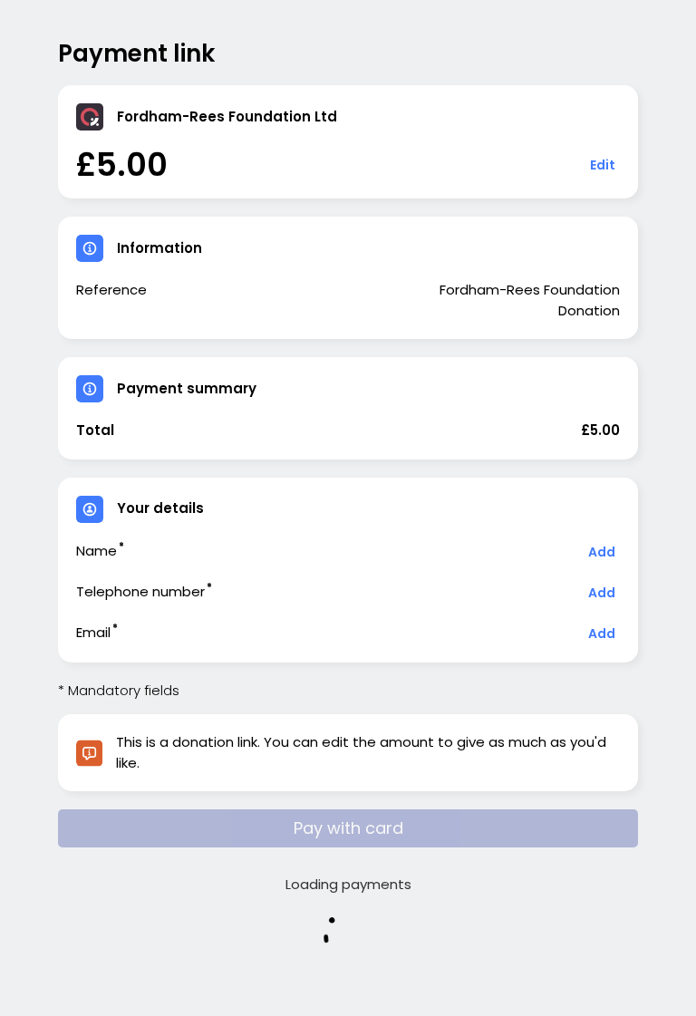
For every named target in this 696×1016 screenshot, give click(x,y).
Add (601, 552)
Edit (602, 165)
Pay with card (348, 828)
